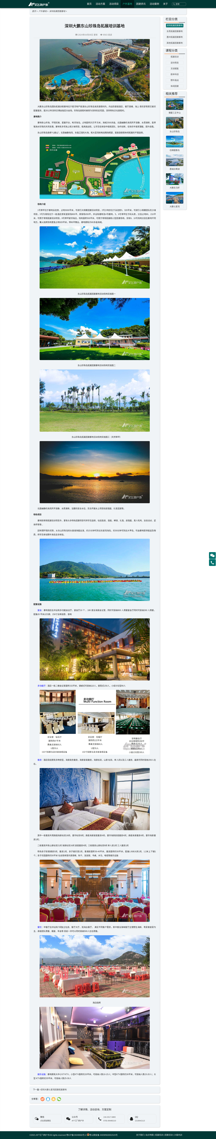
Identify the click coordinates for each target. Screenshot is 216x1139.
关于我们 (140, 1135)
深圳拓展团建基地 (57, 11)
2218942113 (140, 1121)
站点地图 (150, 1135)
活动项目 (114, 4)
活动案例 (154, 4)
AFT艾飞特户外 (43, 1135)
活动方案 (100, 4)
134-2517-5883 (109, 1117)
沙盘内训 (178, 1135)
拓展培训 (159, 1135)
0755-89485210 (109, 1121)
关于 (165, 4)
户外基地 (127, 4)
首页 (89, 4)
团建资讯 (141, 4)
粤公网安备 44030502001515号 (103, 1135)
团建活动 (169, 1135)
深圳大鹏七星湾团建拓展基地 (54, 1090)
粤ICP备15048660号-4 (76, 1135)
